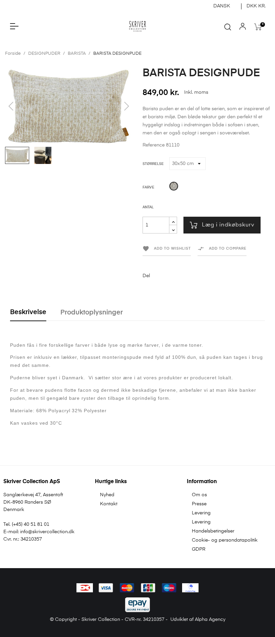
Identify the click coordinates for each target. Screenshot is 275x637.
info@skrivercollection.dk (47, 531)
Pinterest (179, 275)
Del (158, 275)
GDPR (198, 549)
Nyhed (107, 495)
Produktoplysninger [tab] (91, 312)
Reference (154, 145)
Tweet (169, 275)
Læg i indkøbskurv (228, 225)
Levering (201, 513)
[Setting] (242, 28)
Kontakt (108, 504)
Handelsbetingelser (213, 531)
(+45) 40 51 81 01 (30, 524)
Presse (199, 504)
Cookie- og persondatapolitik (225, 540)
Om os (199, 495)
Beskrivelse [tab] (28, 312)
